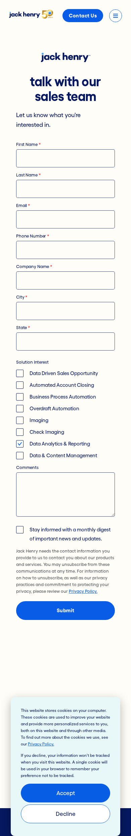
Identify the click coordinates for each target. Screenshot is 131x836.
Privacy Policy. (83, 591)
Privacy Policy (40, 744)
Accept (65, 793)
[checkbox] (65, 414)
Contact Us (83, 15)
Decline (66, 814)
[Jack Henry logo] (31, 16)
